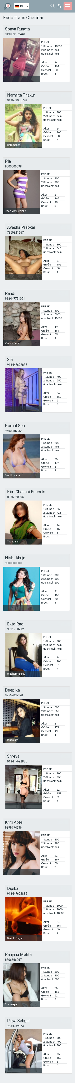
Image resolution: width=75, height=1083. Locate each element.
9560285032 (13, 431)
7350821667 (15, 232)
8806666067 (13, 960)
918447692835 (17, 365)
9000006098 (13, 166)
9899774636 (13, 827)
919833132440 (15, 34)
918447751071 (15, 299)
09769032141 (14, 695)
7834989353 (15, 1026)
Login (60, 5)
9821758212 (15, 629)
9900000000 (13, 563)
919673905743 (17, 100)
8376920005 (15, 497)
